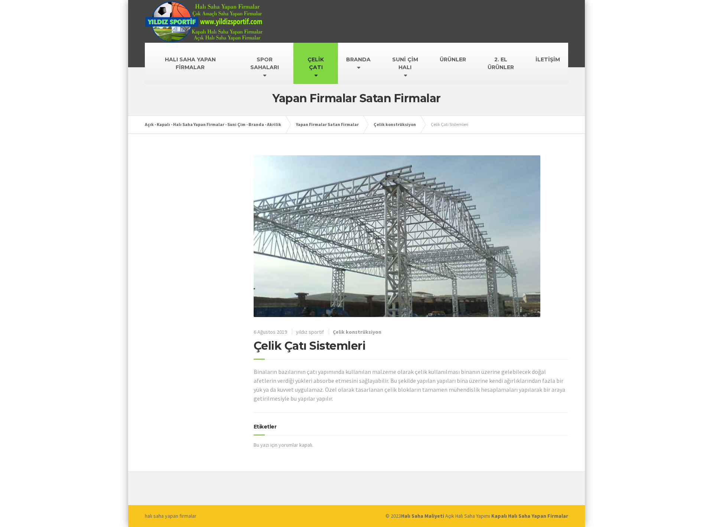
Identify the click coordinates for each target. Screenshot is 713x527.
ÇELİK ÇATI (315, 63)
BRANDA (358, 59)
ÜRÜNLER (453, 59)
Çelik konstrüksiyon (357, 332)
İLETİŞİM (547, 59)
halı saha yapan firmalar (170, 516)
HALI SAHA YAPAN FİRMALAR (190, 63)
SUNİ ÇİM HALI (405, 63)
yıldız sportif (310, 332)
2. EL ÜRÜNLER (501, 63)
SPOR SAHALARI (264, 63)
